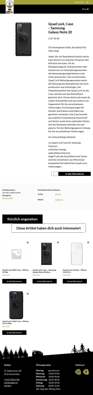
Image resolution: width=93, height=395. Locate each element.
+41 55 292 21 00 (11, 379)
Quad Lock (59, 199)
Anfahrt (7, 385)
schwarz (58, 194)
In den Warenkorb (74, 173)
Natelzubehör (7, 198)
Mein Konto (79, 2)
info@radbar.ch (11, 382)
